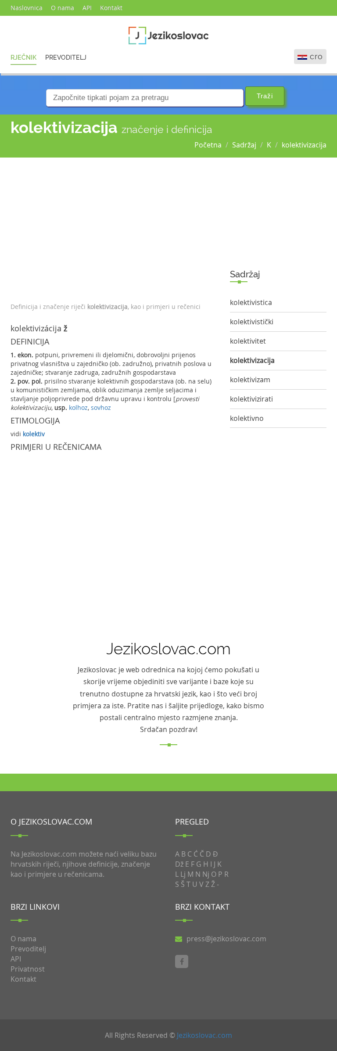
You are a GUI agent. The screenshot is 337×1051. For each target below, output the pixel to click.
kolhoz (78, 407)
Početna (208, 145)
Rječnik (23, 57)
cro (316, 56)
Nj (205, 874)
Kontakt (111, 8)
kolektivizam (250, 379)
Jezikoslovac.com (204, 1035)
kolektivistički (251, 321)
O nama (62, 8)
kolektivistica (251, 302)
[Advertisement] (114, 227)
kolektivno (247, 418)
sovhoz (101, 407)
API (87, 8)
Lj (183, 874)
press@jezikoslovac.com (226, 938)
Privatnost (28, 969)
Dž (179, 864)
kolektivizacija (304, 145)
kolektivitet (248, 341)
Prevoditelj (65, 57)
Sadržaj (244, 145)
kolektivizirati (251, 399)
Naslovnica (27, 8)
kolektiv (34, 434)
